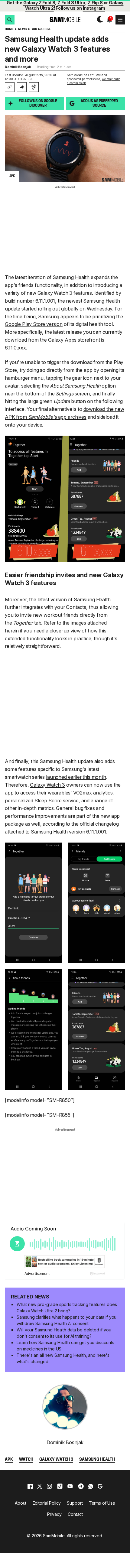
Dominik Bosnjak (18, 67)
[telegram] (81, 1486)
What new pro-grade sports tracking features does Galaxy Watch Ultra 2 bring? (67, 1307)
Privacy (54, 1514)
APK (9, 1459)
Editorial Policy (47, 1503)
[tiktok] (60, 1486)
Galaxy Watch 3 (47, 785)
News (22, 29)
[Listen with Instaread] (34, 87)
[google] (100, 1486)
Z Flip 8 (95, 2)
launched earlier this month (76, 777)
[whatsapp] (90, 1486)
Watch (26, 1459)
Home (9, 29)
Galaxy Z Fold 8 (39, 2)
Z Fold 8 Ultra (71, 2)
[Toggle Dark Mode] (98, 19)
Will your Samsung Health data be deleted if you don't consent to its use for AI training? (64, 1333)
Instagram (94, 8)
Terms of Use (102, 1503)
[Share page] (22, 87)
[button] (10, 19)
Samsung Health (71, 277)
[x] (39, 1486)
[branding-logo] (65, 19)
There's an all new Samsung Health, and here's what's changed (63, 1358)
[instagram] (49, 1486)
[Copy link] (10, 87)
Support (75, 1503)
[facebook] (30, 1486)
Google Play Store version (34, 324)
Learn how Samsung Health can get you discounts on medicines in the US (65, 1345)
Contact (75, 1514)
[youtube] (70, 1486)
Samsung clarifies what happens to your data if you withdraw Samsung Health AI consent (66, 1320)
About (20, 1503)
